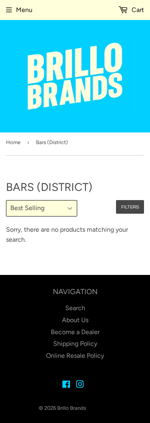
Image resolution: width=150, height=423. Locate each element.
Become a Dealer (75, 332)
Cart (137, 10)
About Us (75, 320)
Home (13, 142)
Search (75, 308)
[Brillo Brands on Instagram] (80, 385)
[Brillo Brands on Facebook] (66, 385)
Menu (24, 10)
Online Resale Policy (75, 355)
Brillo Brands (71, 408)
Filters (130, 207)
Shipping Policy (75, 343)
